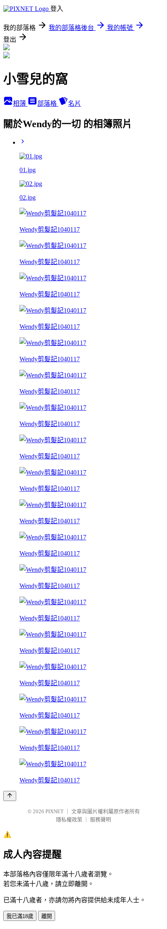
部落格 (47, 103)
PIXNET (54, 811)
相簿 (20, 103)
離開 (46, 916)
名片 (74, 103)
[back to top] (9, 796)
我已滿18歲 (19, 916)
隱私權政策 (69, 819)
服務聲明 (100, 819)
